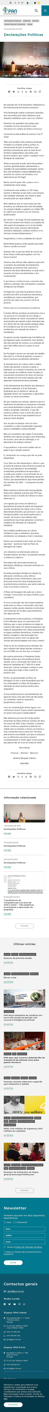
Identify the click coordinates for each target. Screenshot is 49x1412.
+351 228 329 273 (13, 1365)
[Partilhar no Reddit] (31, 92)
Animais (36, 21)
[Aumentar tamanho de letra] (22, 2)
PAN (14, 1054)
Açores (7, 954)
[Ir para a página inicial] (10, 10)
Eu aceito (13, 1405)
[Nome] (24, 1229)
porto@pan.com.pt (14, 1368)
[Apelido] (24, 1235)
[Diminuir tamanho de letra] (15, 2)
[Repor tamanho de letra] (18, 2)
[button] (45, 10)
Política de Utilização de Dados (28, 1247)
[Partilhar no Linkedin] (26, 92)
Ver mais (7, 833)
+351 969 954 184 (13, 1336)
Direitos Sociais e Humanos (15, 24)
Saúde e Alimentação (26, 1121)
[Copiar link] (39, 91)
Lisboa (29, 24)
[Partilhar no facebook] (9, 92)
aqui (5, 1399)
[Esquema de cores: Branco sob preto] (35, 3)
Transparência (10, 1125)
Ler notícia (8, 962)
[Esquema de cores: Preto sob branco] (31, 3)
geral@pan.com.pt (16, 1291)
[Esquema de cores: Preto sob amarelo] (39, 3)
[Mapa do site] (11, 2)
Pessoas (32, 1078)
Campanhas (9, 1011)
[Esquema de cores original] (28, 3)
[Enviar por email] (35, 92)
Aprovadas (16, 1165)
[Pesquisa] (36, 10)
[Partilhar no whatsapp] (18, 92)
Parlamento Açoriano (27, 954)
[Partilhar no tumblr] (22, 92)
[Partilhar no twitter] (13, 92)
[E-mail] (24, 1242)
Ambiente (26, 21)
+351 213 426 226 (13, 1332)
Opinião (15, 954)
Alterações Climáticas (13, 21)
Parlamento (22, 1054)
